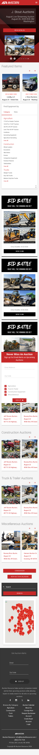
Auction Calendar (28, 711)
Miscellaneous (9, 395)
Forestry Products (9, 166)
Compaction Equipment (10, 164)
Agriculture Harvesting (10, 143)
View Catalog (19, 36)
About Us (28, 714)
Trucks (6, 176)
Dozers (6, 161)
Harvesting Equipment (10, 141)
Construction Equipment (9, 392)
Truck (10, 719)
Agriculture (9, 386)
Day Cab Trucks (8, 181)
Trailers (10, 722)
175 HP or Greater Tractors (11, 127)
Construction (9, 150)
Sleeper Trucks (8, 178)
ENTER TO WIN (20, 257)
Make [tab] (16, 118)
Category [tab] (7, 118)
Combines (6, 138)
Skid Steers (7, 158)
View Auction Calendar (19, 582)
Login (28, 730)
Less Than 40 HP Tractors (11, 135)
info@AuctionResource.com (26, 743)
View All (6, 146)
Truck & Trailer (9, 389)
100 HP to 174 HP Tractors (11, 130)
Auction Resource (9, 743)
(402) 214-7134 (19, 746)
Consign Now (20, 576)
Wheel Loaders (8, 153)
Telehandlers (7, 169)
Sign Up (18, 400)
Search (19, 599)
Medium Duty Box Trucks (11, 184)
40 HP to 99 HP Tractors (10, 132)
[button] (11, 64)
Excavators (7, 155)
